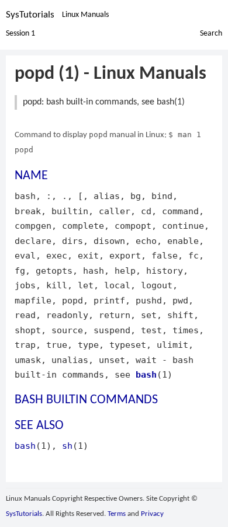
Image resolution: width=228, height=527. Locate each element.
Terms (117, 514)
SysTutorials (30, 15)
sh (67, 446)
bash (146, 374)
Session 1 (20, 33)
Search (211, 33)
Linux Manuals (85, 15)
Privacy (152, 514)
